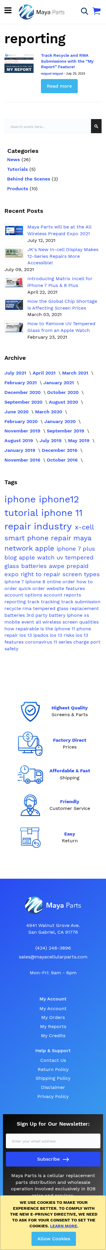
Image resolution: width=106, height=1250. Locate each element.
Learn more (63, 1226)
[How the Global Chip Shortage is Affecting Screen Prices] (14, 305)
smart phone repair (38, 538)
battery (58, 615)
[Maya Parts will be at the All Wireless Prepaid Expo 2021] (14, 230)
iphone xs (78, 615)
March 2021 (76, 373)
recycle (13, 608)
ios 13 (26, 635)
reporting (15, 601)
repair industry (39, 526)
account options (24, 595)
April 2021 (45, 373)
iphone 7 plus (76, 548)
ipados (41, 635)
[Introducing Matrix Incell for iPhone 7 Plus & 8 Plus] (14, 282)
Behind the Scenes (29, 179)
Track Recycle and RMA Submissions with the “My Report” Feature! (67, 61)
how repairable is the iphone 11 (40, 628)
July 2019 (51, 440)
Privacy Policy (53, 1096)
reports (72, 595)
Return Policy (53, 1069)
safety (11, 648)
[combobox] (53, 126)
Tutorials (18, 169)
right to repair (41, 574)
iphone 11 (61, 512)
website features (66, 588)
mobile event (20, 622)
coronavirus (39, 642)
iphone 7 (14, 581)
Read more (59, 86)
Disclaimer (53, 1087)
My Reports (53, 1026)
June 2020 (17, 412)
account (54, 595)
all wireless (49, 622)
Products (18, 188)
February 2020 (21, 421)
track (34, 601)
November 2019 (23, 431)
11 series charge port (77, 642)
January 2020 (60, 421)
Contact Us (53, 1060)
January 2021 (59, 382)
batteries (35, 565)
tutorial (22, 512)
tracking (51, 601)
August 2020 (64, 402)
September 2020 (24, 402)
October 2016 (63, 460)
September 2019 (66, 431)
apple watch (38, 557)
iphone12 (59, 499)
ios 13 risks (63, 635)
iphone (21, 499)
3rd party (37, 615)
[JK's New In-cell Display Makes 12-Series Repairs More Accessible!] (14, 253)
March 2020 (49, 412)
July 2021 (16, 373)
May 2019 (79, 440)
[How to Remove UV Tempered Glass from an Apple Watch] (14, 327)
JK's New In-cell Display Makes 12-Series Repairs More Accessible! (62, 256)
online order (62, 581)
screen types (81, 574)
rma (27, 608)
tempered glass (51, 608)
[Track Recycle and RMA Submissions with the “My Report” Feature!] (19, 63)
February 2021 (21, 382)
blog (11, 557)
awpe (58, 565)
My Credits (53, 1035)
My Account (53, 1008)
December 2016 (60, 450)
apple (46, 548)
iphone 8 (36, 581)
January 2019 (20, 450)
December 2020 (23, 392)
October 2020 (63, 392)
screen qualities (80, 622)
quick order (33, 588)
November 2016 (23, 460)
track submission (80, 601)
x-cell (84, 527)
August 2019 (19, 440)
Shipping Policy (53, 1078)
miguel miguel (52, 73)
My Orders (53, 1017)
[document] (54, 1222)
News (14, 159)
